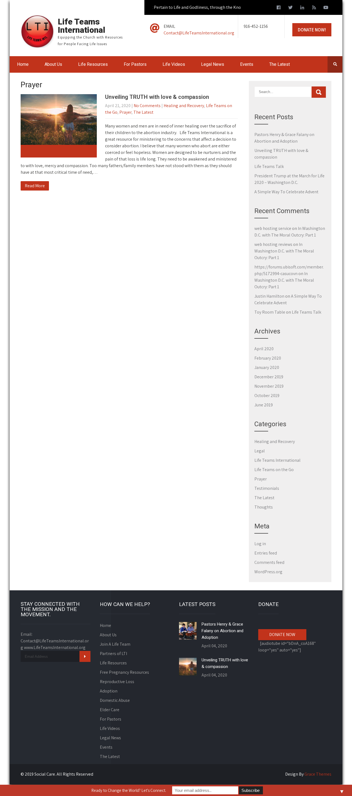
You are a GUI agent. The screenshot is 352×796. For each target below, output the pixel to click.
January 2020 (266, 367)
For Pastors (135, 64)
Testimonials (266, 488)
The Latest (279, 64)
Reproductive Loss (117, 681)
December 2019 (268, 377)
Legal (259, 451)
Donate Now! (312, 30)
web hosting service (272, 228)
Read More (35, 186)
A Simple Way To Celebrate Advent (286, 192)
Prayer (125, 112)
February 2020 (267, 358)
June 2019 (263, 405)
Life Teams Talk (269, 166)
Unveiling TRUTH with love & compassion (157, 97)
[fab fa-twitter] (290, 8)
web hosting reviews (273, 244)
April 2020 (264, 349)
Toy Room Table (269, 312)
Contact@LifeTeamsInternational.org (199, 33)
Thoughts (263, 507)
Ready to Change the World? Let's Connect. (128, 790)
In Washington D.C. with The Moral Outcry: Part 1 (284, 250)
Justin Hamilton (269, 296)
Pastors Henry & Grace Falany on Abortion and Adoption (222, 631)
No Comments (147, 105)
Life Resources (93, 64)
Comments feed (269, 562)
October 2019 (266, 395)
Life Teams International (277, 460)
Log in (260, 544)
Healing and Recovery (184, 105)
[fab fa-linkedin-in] (302, 8)
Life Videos (174, 64)
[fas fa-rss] (314, 8)
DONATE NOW (282, 634)
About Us (53, 64)
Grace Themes (317, 774)
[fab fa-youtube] (325, 8)
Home (23, 64)
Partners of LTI (113, 653)
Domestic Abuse (115, 700)
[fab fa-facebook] (278, 8)
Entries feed (265, 553)
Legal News (212, 64)
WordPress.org (268, 572)
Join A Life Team (115, 644)
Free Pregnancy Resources (124, 672)
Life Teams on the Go (274, 469)
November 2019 (269, 386)
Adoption (108, 691)
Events (246, 64)
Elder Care (109, 710)
